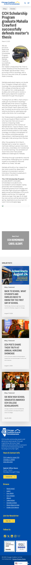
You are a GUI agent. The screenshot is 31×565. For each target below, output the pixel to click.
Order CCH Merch (13, 507)
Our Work (10, 493)
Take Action (11, 500)
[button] (28, 3)
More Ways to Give (13, 505)
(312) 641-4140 (8, 462)
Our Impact (11, 495)
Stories (12, 9)
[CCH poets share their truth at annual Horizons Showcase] (15, 344)
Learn (9, 491)
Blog (4, 9)
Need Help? (11, 488)
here (19, 202)
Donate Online (12, 502)
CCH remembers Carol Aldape (15, 240)
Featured (11, 287)
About (9, 498)
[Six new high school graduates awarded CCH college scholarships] (15, 397)
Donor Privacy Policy (19, 559)
